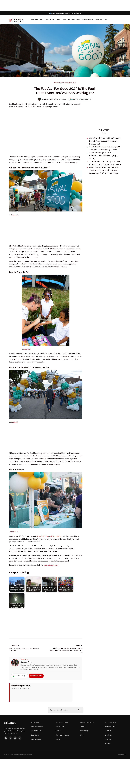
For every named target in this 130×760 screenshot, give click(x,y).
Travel (64, 19)
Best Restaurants (37, 726)
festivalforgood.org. (51, 565)
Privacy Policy (122, 754)
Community (98, 19)
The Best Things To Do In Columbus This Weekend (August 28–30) (104, 155)
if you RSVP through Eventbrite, (49, 536)
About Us (108, 731)
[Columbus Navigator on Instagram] (10, 738)
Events (52, 19)
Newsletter (108, 735)
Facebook (14, 215)
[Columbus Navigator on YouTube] (15, 738)
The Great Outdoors (74, 19)
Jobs (106, 19)
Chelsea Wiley (27, 662)
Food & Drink (44, 19)
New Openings (36, 739)
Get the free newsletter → (73, 13)
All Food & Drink (36, 731)
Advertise (108, 739)
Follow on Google (20, 676)
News (58, 19)
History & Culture (87, 19)
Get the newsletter (36, 676)
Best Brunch (35, 735)
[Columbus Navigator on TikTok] (20, 738)
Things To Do (34, 19)
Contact (107, 744)
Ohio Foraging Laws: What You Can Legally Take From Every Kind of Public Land (105, 141)
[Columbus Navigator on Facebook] (6, 738)
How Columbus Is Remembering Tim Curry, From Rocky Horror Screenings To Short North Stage (103, 170)
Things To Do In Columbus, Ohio (65, 83)
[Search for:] (65, 710)
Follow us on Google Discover (81, 99)
